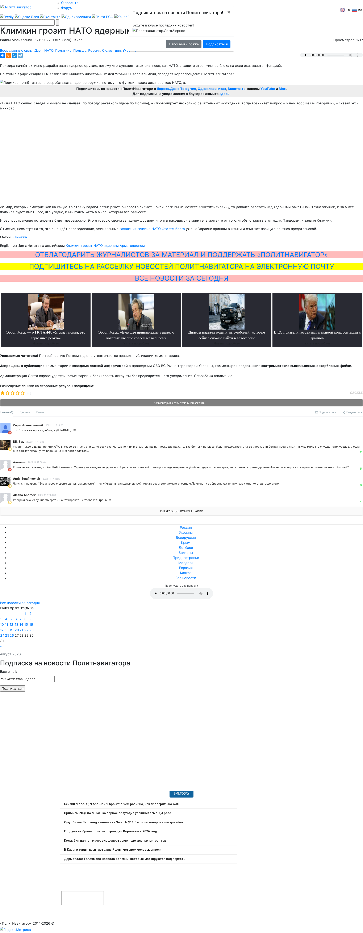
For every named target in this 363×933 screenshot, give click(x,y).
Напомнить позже (184, 44)
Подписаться (217, 44)
